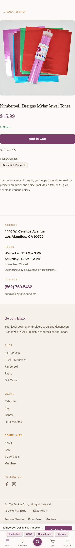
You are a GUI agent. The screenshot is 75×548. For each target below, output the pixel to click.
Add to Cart (37, 138)
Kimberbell (11, 366)
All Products (12, 352)
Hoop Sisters (44, 534)
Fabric (8, 373)
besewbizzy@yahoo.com (21, 293)
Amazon (62, 534)
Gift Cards (11, 380)
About (8, 443)
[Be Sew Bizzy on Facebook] (7, 485)
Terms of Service (14, 519)
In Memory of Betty (15, 510)
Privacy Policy (39, 510)
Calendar (10, 401)
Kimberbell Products (13, 165)
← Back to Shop (14, 11)
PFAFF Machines (16, 359)
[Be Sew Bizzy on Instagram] (14, 485)
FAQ (7, 449)
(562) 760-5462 (18, 286)
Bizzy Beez (12, 456)
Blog (7, 408)
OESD (29, 534)
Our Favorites (13, 422)
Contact (9, 415)
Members (11, 463)
